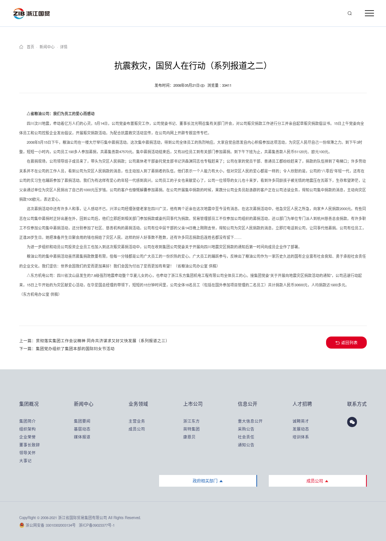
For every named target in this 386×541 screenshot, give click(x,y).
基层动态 (82, 429)
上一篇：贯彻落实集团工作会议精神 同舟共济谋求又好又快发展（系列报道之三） (94, 340)
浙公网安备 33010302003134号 (51, 525)
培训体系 (301, 437)
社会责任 (246, 437)
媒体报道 (82, 437)
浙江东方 (191, 421)
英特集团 (191, 429)
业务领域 (138, 403)
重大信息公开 (247, 421)
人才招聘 (302, 403)
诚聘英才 (301, 421)
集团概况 (28, 403)
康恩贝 (189, 437)
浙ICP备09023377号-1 (97, 525)
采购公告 (246, 429)
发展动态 (301, 429)
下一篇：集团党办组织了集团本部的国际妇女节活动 (67, 348)
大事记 (25, 460)
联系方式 (357, 403)
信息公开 (247, 403)
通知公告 (246, 444)
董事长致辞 (28, 444)
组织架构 (27, 429)
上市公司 (192, 403)
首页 (30, 47)
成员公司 (137, 429)
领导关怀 (27, 452)
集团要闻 (82, 421)
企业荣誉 (27, 437)
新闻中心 (47, 47)
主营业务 (137, 421)
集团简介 (27, 421)
